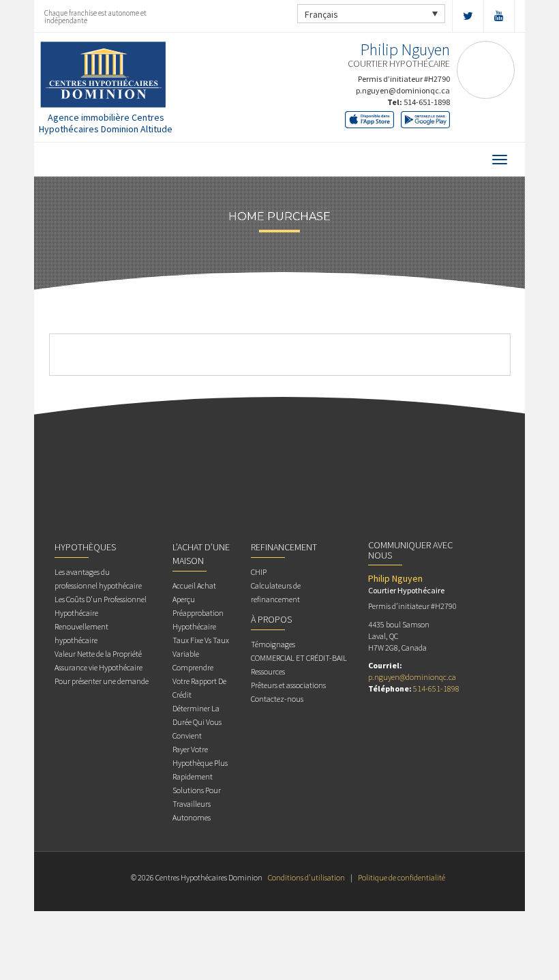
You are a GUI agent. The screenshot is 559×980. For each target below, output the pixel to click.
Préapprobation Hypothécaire (198, 620)
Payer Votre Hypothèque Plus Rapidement (200, 763)
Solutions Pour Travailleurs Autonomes (196, 803)
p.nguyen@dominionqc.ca (403, 90)
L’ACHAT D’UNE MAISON (201, 554)
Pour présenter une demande (102, 681)
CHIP (259, 572)
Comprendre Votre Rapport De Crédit (199, 681)
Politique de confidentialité (401, 877)
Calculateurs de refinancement (276, 592)
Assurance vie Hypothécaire (98, 667)
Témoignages (273, 644)
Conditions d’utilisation (306, 877)
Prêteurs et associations (288, 685)
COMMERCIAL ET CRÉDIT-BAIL (299, 658)
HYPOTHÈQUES (85, 547)
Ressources (268, 671)
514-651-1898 (427, 102)
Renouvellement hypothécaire (81, 633)
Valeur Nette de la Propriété (98, 654)
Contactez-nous (277, 699)
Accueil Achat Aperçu (194, 592)
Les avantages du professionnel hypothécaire (98, 579)
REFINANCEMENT (284, 547)
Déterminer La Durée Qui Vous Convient (197, 722)
